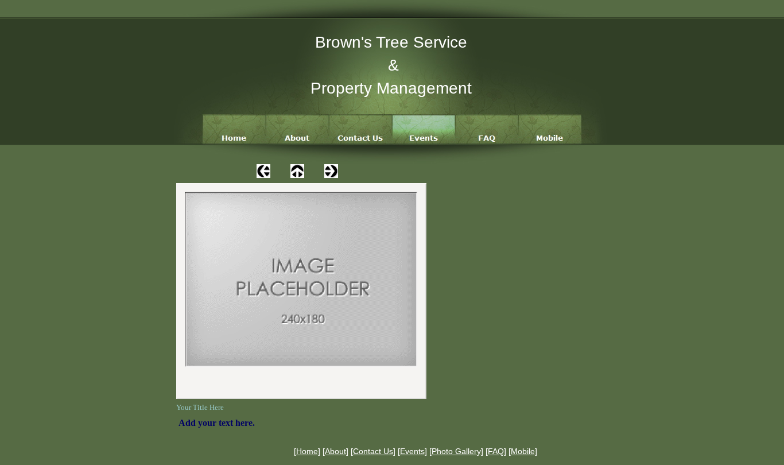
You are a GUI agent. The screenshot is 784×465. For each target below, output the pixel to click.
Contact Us (373, 451)
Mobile (523, 451)
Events (412, 451)
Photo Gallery (456, 451)
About (335, 451)
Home (307, 451)
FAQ (496, 451)
